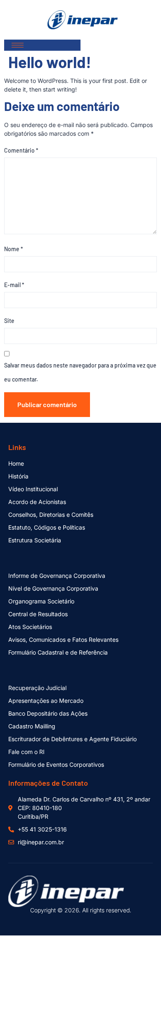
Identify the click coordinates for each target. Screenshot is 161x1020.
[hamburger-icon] (17, 45)
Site (9, 320)
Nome (13, 248)
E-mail (14, 284)
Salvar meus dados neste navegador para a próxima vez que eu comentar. (80, 372)
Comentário (21, 150)
